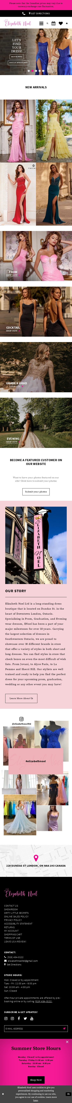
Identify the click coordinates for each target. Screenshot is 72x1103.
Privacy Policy (13, 920)
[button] (41, 23)
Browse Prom (12, 57)
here (35, 1100)
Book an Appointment (14, 63)
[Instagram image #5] (19, 782)
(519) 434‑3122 (43, 1001)
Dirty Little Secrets (16, 912)
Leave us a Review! (15, 941)
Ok (68, 1094)
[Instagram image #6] (49, 818)
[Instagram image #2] (51, 741)
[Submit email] (64, 1028)
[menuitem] (23, 13)
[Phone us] (23, 13)
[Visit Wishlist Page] (60, 23)
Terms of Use (12, 937)
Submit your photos (36, 491)
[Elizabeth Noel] (18, 23)
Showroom (11, 909)
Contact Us (11, 905)
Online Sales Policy (16, 916)
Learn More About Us (21, 698)
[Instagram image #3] (18, 746)
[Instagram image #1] (19, 815)
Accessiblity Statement (18, 923)
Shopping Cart (13, 934)
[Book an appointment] (53, 23)
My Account (11, 930)
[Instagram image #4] (52, 788)
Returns (9, 927)
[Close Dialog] (3, 1094)
